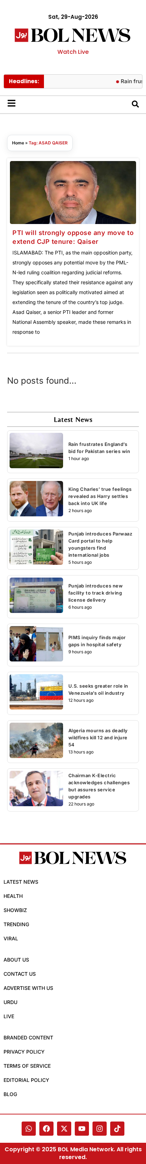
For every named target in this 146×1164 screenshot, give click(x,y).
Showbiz (15, 910)
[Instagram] (99, 1129)
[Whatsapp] (29, 1129)
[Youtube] (82, 1129)
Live (9, 1016)
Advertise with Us (28, 988)
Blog (10, 1094)
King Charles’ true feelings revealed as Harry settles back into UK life (100, 496)
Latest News (21, 882)
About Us (16, 960)
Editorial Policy (26, 1080)
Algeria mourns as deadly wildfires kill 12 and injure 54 (98, 737)
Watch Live (73, 52)
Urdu (10, 1002)
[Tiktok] (117, 1129)
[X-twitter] (64, 1129)
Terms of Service (27, 1066)
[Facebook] (46, 1129)
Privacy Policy (24, 1052)
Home (18, 142)
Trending (16, 924)
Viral (11, 938)
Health (13, 896)
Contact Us (20, 974)
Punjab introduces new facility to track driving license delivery (95, 593)
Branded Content (28, 1037)
